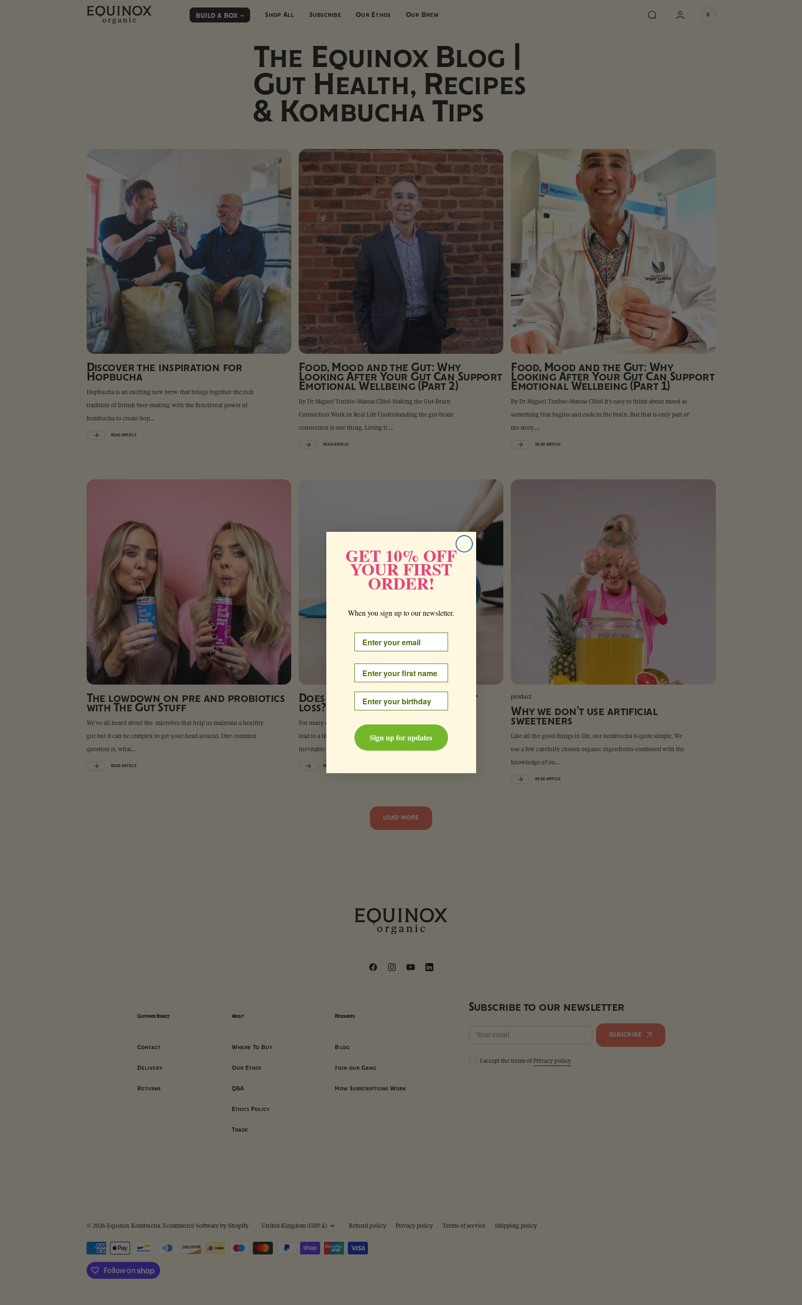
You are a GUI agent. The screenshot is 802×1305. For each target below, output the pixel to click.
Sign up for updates (401, 737)
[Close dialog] (464, 544)
